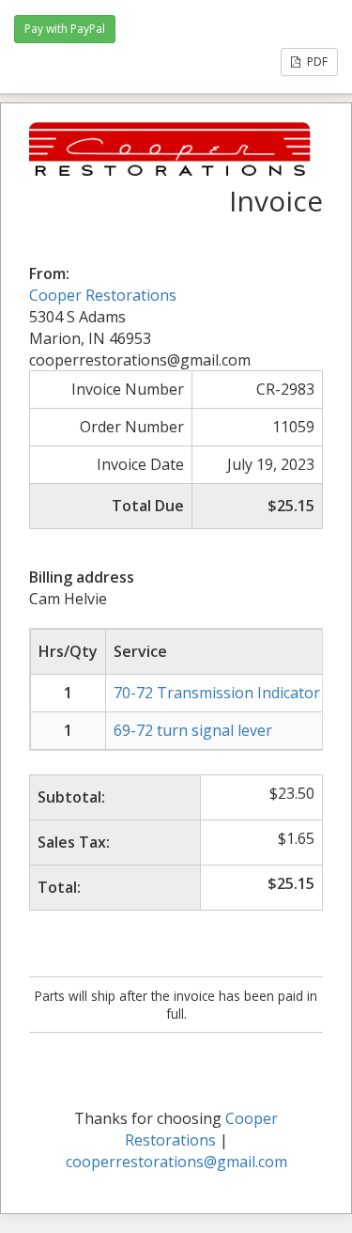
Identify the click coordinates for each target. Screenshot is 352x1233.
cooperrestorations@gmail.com (176, 1161)
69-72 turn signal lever (193, 730)
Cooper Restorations (102, 295)
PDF (316, 62)
